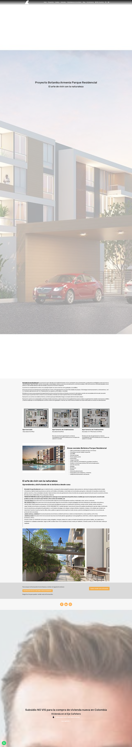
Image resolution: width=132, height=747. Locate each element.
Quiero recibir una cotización (99, 588)
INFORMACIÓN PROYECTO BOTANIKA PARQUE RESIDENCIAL (37, 590)
